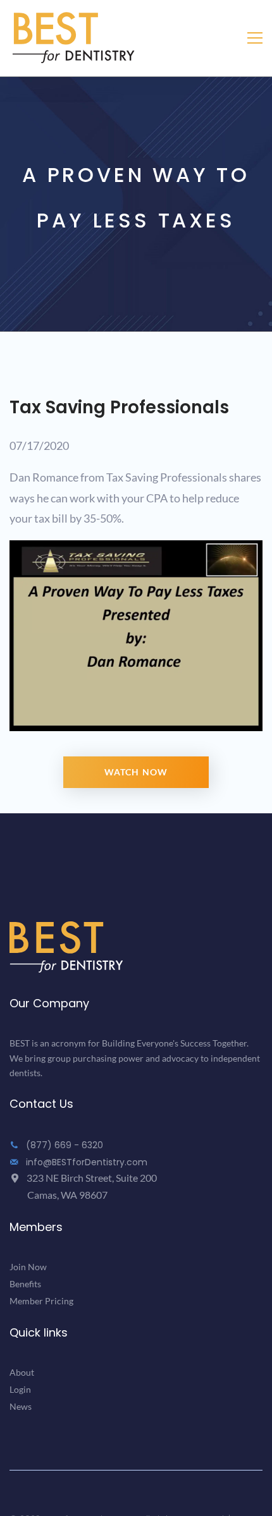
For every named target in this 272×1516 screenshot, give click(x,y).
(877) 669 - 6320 (63, 1145)
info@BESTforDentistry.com (85, 1162)
